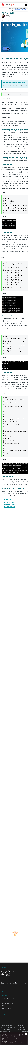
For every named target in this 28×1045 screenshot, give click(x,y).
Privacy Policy (20, 1042)
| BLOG (14, 5)
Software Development (18, 7)
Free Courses (5, 1001)
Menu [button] (24, 5)
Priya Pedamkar (10, 16)
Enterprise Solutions (7, 998)
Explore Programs (7, 1003)
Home (10, 7)
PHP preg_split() (9, 502)
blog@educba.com (20, 9)
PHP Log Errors (9, 500)
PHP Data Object (9, 506)
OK (26, 1034)
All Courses (4, 1006)
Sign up (3, 1011)
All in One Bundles (7, 1008)
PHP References (9, 504)
